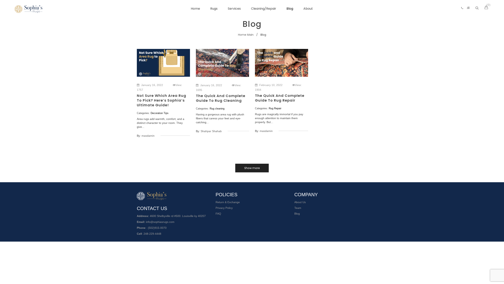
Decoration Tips (160, 113)
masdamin (148, 135)
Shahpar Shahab (211, 131)
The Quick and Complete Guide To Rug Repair (279, 98)
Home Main (246, 35)
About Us (300, 202)
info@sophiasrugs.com (160, 221)
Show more (252, 168)
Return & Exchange (228, 202)
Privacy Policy (224, 207)
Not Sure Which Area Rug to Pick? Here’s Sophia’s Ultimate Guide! (161, 100)
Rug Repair (275, 108)
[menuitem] (195, 9)
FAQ (218, 213)
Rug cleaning (217, 108)
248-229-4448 (152, 233)
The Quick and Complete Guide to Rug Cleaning (220, 98)
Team (297, 207)
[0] (487, 7)
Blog (297, 213)
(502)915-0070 (157, 227)
